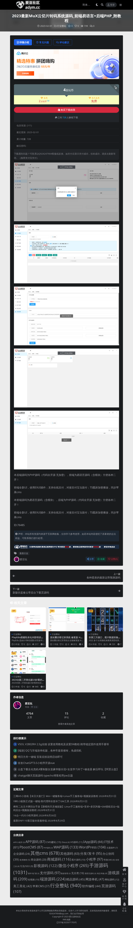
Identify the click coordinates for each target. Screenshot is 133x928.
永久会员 (95, 98)
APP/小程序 (19, 842)
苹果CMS (41, 886)
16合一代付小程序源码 (25, 815)
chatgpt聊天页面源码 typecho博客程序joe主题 (45, 775)
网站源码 (112, 879)
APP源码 (35, 841)
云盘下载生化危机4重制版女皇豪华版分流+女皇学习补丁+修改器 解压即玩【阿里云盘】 (68, 769)
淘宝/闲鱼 (102, 873)
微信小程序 (73, 865)
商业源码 (38, 859)
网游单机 (94, 879)
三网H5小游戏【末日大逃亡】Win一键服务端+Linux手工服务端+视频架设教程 (55, 796)
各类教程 (24, 859)
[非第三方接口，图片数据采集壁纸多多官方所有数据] (105, 619)
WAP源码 (66, 847)
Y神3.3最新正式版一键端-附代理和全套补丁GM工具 (41, 801)
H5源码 (76, 842)
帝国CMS (109, 859)
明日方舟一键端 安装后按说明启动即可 (40, 757)
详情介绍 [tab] (24, 42)
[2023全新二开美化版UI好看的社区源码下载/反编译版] (28, 662)
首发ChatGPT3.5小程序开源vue (36, 763)
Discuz (66, 842)
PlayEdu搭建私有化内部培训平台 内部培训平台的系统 (27, 639)
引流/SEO (26, 866)
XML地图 (66, 919)
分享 (92, 559)
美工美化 (22, 886)
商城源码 (59, 859)
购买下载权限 (68, 110)
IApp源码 (93, 841)
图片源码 (78, 859)
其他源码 (69, 853)
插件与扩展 (33, 873)
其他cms (45, 853)
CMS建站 (53, 842)
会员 (46, 98)
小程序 (94, 859)
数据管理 (66, 873)
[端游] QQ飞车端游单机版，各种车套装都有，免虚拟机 (49, 750)
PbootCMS (31, 847)
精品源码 (75, 879)
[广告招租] (66, 547)
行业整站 (61, 25)
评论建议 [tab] (64, 42)
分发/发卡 (91, 853)
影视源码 (46, 865)
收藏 (102, 559)
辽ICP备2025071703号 (66, 922)
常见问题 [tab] (44, 42)
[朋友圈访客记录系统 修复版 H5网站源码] (66, 619)
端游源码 (53, 879)
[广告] (66, 65)
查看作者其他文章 (66, 724)
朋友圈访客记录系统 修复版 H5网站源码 (66, 639)
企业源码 (21, 854)
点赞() (114, 559)
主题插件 (112, 847)
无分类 (77, 873)
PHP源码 (48, 848)
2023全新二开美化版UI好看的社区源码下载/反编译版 (27, 681)
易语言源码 (90, 873)
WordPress (92, 847)
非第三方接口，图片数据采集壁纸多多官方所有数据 (105, 639)
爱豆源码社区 (75, 916)
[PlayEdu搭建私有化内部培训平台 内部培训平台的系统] (28, 619)
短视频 (33, 879)
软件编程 (91, 886)
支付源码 (50, 872)
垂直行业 (24, 553)
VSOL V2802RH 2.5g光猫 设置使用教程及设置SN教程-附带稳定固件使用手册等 (63, 744)
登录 (112, 5)
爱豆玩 (23, 559)
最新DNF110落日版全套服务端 (30, 820)
